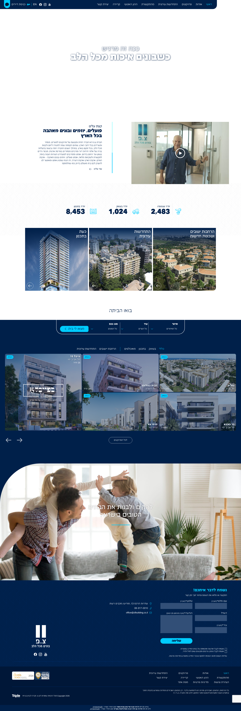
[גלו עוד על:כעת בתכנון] (30, 285)
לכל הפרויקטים (120, 440)
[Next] (8, 440)
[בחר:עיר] (134, 329)
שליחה (176, 641)
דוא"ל (224, 613)
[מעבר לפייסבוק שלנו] (40, 4)
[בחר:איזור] (164, 329)
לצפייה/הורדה (97, 707)
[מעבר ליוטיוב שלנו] (49, 4)
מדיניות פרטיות (175, 656)
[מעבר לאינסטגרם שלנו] (45, 4)
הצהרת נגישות (221, 682)
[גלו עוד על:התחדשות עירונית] (94, 285)
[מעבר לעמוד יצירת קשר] (7, 4)
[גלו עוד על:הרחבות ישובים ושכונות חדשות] (158, 285)
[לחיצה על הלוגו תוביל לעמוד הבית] (229, 9)
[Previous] (19, 440)
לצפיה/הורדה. (95, 709)
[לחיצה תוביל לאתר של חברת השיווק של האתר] (17, 695)
